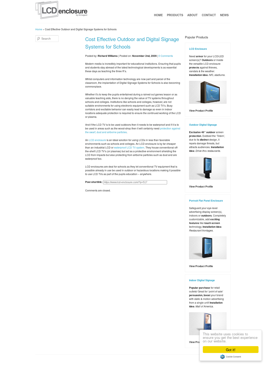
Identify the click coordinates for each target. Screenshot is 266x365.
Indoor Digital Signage (202, 280)
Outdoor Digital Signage (203, 125)
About (192, 15)
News (224, 15)
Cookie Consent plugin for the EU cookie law (230, 356)
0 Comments (166, 55)
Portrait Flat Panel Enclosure (206, 200)
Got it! (230, 349)
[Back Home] (61, 11)
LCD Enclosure (198, 49)
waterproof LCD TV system (129, 147)
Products (175, 15)
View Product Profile (201, 110)
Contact (209, 15)
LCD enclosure (97, 140)
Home (158, 15)
